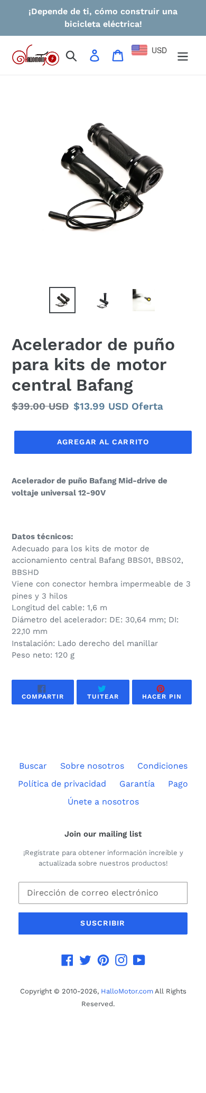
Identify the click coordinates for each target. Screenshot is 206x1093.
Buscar (33, 766)
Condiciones (162, 766)
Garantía (137, 784)
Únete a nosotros (103, 802)
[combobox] (154, 50)
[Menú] (182, 55)
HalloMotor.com (127, 991)
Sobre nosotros (92, 766)
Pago (178, 784)
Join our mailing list (103, 834)
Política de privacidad (62, 784)
